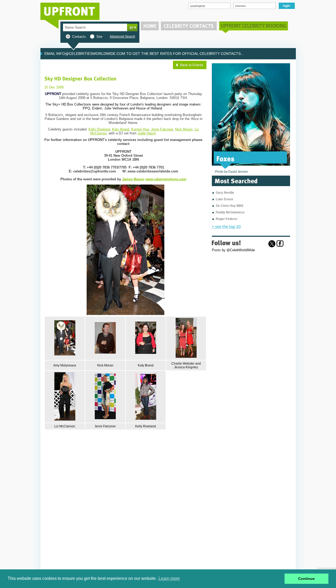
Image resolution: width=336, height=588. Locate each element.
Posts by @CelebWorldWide (233, 250)
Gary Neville (225, 193)
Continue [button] (306, 578)
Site (99, 37)
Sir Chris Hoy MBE (230, 206)
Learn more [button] (169, 578)
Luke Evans (224, 199)
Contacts (79, 37)
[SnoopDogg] (235, 158)
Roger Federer (227, 219)
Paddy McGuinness (230, 212)
